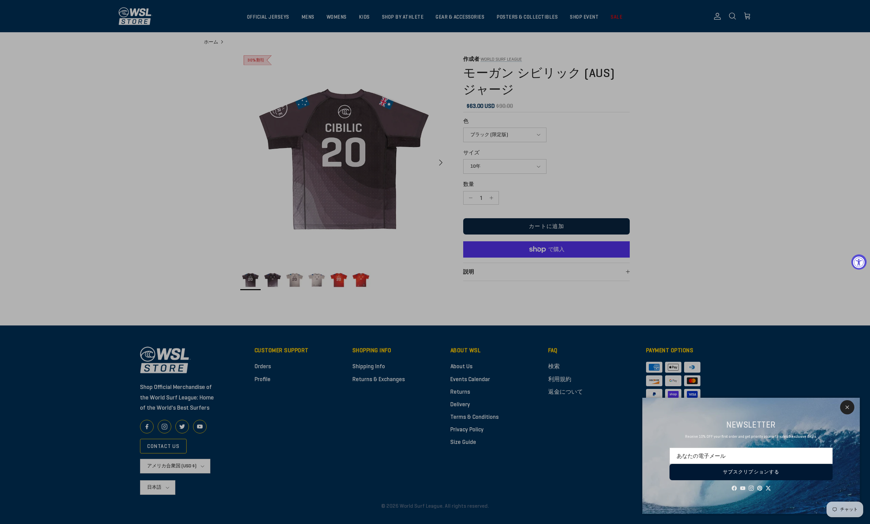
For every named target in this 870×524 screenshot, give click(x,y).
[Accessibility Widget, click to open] (859, 262)
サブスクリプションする (751, 472)
